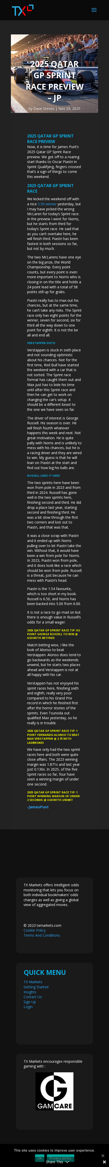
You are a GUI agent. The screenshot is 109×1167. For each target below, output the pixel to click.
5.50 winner (47, 204)
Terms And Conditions (42, 935)
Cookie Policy (35, 930)
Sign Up (30, 1001)
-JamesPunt (38, 806)
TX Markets (33, 981)
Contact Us (33, 996)
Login (28, 1006)
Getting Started (36, 986)
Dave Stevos (43, 108)
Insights (30, 992)
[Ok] (102, 1155)
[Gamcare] (54, 1091)
